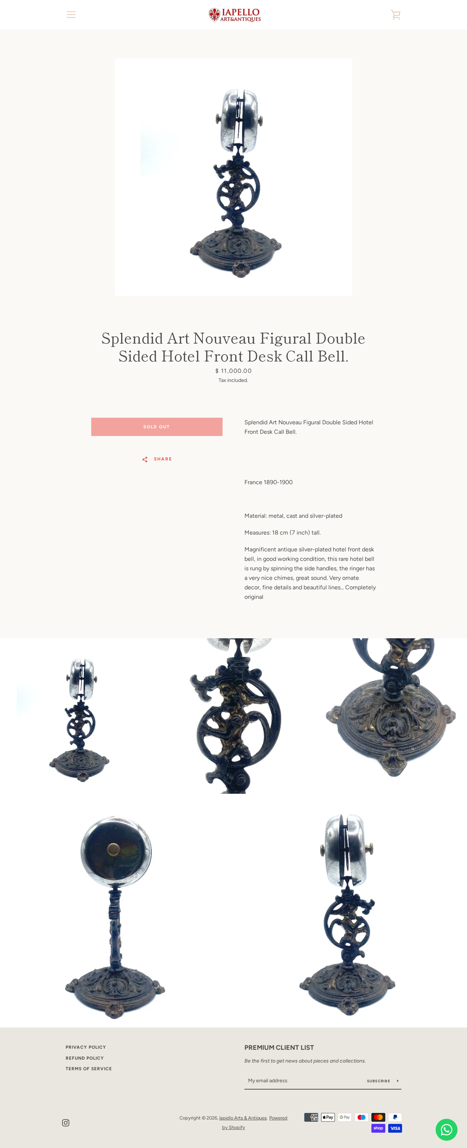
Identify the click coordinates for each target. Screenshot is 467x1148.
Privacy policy (86, 1047)
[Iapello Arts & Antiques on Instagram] (65, 1122)
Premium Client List (279, 1048)
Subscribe (379, 1081)
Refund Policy (85, 1058)
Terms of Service (89, 1068)
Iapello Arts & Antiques (243, 1118)
